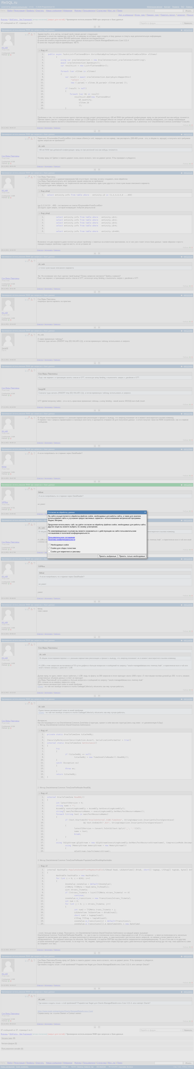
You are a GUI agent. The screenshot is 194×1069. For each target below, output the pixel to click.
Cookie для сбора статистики (63, 548)
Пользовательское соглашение (61, 537)
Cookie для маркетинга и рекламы (65, 552)
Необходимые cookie (60, 545)
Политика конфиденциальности (61, 539)
